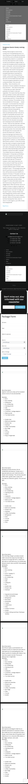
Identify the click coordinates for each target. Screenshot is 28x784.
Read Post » (6, 206)
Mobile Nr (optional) (6, 334)
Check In (4, 340)
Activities (8, 14)
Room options (9, 10)
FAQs (14, 285)
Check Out (4, 346)
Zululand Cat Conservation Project (13, 16)
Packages (8, 12)
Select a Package (5, 351)
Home (7, 8)
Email (3, 328)
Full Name (4, 322)
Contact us (8, 21)
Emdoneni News (6, 44)
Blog (7, 19)
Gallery (7, 17)
